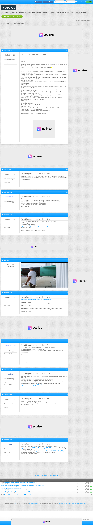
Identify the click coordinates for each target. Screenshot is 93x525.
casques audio (75, 503)
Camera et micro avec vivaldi (51, 475)
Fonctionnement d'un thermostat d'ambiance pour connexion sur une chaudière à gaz (22, 485)
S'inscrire (38, 2)
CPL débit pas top (39, 475)
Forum (6, 12)
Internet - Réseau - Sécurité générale (60, 12)
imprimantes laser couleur (65, 503)
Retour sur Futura (48, 1)
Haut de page (86, 519)
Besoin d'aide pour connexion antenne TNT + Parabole (17, 494)
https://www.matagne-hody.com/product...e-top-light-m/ (36, 226)
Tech (15, 503)
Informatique (46, 12)
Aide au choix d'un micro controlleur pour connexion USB (15, 491)
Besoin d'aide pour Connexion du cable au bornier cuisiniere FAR (20, 482)
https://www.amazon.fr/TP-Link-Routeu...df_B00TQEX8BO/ (37, 448)
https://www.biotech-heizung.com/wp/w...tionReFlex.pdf (36, 299)
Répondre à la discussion (12, 16)
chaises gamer (83, 503)
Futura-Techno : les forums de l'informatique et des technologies (25, 12)
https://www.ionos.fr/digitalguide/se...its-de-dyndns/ (35, 385)
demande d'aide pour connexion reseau (11, 488)
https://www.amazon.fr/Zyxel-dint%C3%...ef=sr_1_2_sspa (50, 451)
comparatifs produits (34, 503)
